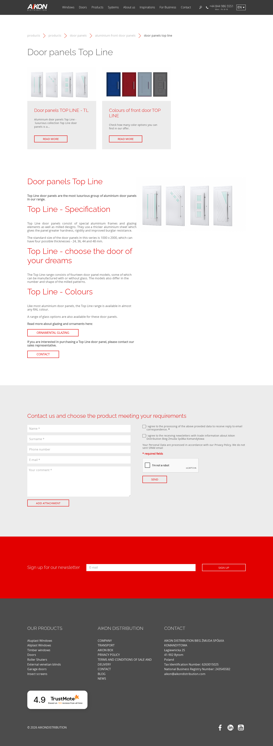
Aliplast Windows (39, 645)
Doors (83, 7)
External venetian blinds (44, 664)
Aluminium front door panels (115, 35)
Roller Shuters (37, 660)
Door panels (78, 35)
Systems (113, 7)
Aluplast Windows (39, 641)
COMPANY (105, 641)
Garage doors (37, 669)
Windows (68, 7)
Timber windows (38, 650)
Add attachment (48, 503)
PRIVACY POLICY (109, 655)
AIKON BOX (105, 650)
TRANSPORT (106, 645)
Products (97, 7)
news (102, 678)
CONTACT (104, 669)
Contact (186, 7)
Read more (51, 139)
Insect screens (37, 674)
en (240, 7)
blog (101, 674)
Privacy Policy (222, 445)
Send (154, 479)
